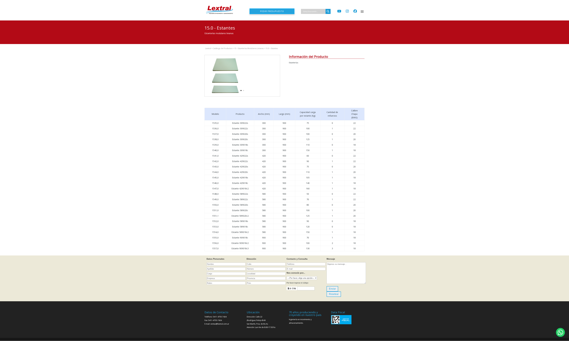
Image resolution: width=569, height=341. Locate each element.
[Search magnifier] (328, 11)
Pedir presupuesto (272, 11)
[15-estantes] (225, 96)
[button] (560, 332)
